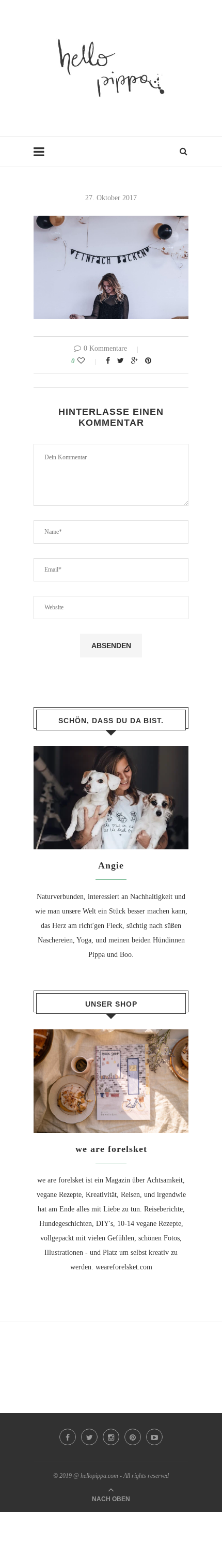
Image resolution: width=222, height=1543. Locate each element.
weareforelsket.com (124, 1267)
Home (42, 156)
